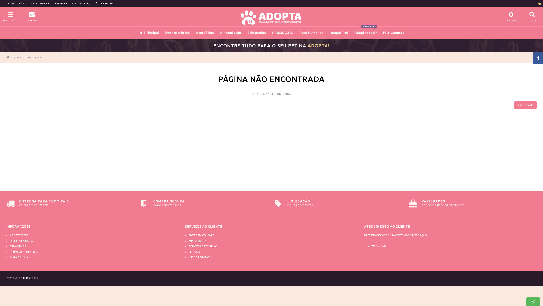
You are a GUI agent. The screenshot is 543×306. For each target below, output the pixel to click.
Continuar (525, 105)
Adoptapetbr (19, 235)
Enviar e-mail (377, 246)
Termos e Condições (24, 252)
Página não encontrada (27, 58)
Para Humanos (311, 32)
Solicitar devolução (203, 246)
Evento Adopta (177, 32)
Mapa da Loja (19, 257)
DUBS (26, 278)
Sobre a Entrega (21, 240)
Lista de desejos (200, 257)
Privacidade (18, 246)
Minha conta (197, 240)
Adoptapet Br (366, 30)
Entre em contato (201, 235)
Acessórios (205, 32)
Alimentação (230, 32)
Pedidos (194, 252)
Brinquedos (256, 32)
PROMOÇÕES (282, 32)
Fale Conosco (394, 32)
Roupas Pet (339, 32)
